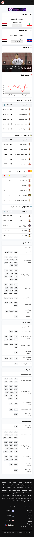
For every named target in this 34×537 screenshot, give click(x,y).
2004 (15, 276)
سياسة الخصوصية (26, 526)
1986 (11, 265)
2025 (15, 303)
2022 (10, 257)
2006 (6, 260)
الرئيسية (29, 510)
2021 (11, 303)
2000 (10, 276)
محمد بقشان (23, 190)
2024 (11, 284)
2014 (16, 260)
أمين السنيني (23, 226)
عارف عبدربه (23, 236)
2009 (6, 290)
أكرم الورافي (23, 159)
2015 (16, 273)
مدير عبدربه (23, 164)
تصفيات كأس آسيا (17, 19)
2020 (15, 339)
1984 (11, 279)
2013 (16, 290)
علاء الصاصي (23, 129)
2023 (11, 270)
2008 (11, 344)
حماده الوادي (23, 185)
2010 (11, 260)
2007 (6, 273)
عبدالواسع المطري (21, 124)
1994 (6, 263)
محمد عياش (23, 221)
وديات (16, 316)
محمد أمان (23, 231)
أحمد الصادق (23, 195)
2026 (15, 257)
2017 (11, 287)
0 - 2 (17, 25)
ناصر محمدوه (23, 114)
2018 (6, 257)
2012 (11, 298)
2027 (16, 252)
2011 (11, 273)
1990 (16, 265)
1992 (16, 347)
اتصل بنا (29, 524)
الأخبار (30, 513)
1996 (6, 276)
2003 (5, 293)
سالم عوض (23, 149)
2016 (16, 331)
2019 (11, 252)
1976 (6, 252)
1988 (16, 279)
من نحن (30, 521)
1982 (7, 311)
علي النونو (24, 109)
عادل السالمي (23, 119)
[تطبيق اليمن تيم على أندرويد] (10, 525)
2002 (15, 263)
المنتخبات (29, 516)
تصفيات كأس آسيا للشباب (17, 35)
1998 (11, 263)
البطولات (29, 518)
